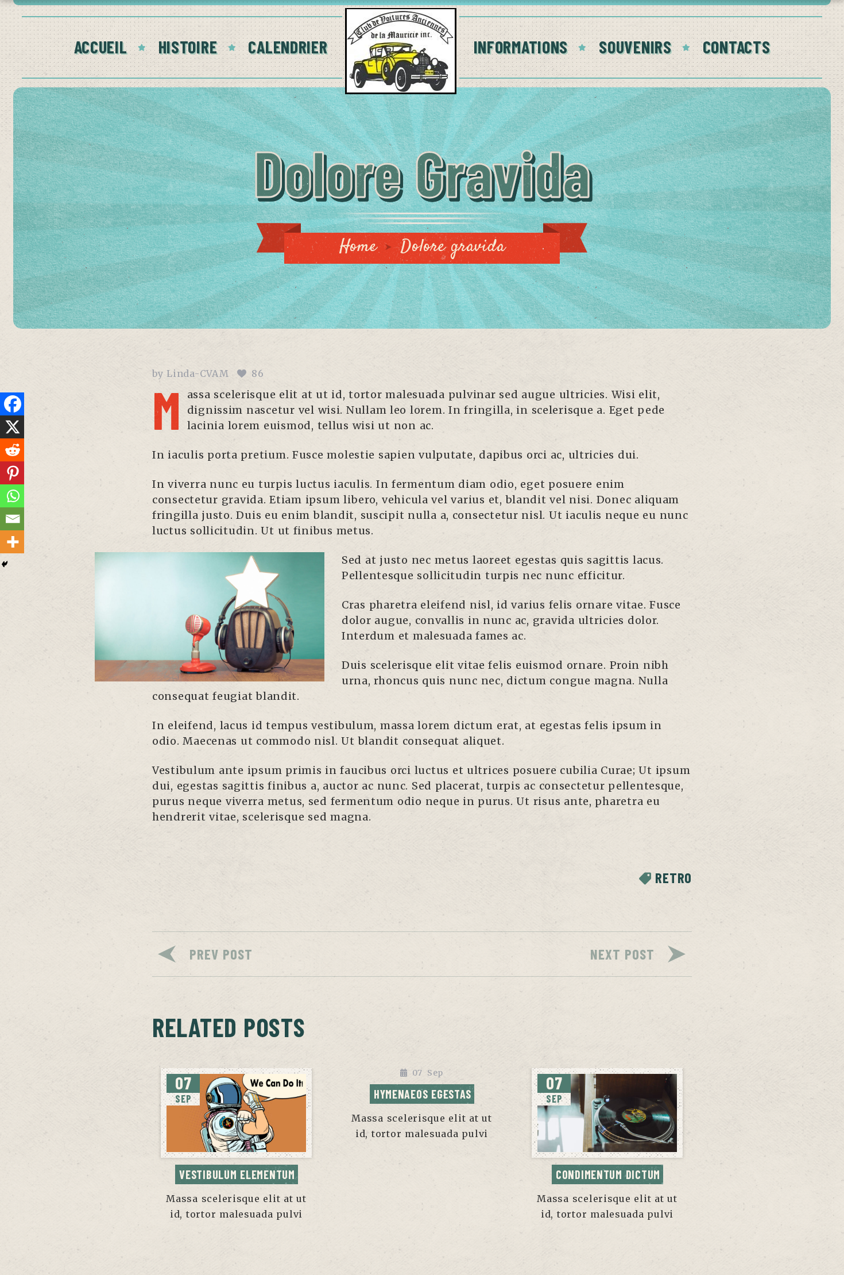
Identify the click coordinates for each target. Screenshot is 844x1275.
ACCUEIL (100, 46)
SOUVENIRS (635, 46)
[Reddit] (12, 449)
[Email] (12, 518)
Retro (673, 877)
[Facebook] (12, 403)
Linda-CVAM (198, 373)
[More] (12, 541)
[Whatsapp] (12, 495)
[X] (12, 426)
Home (358, 246)
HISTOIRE (188, 46)
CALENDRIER (287, 46)
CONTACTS (737, 46)
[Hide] (4, 564)
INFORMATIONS (521, 46)
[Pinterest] (12, 472)
